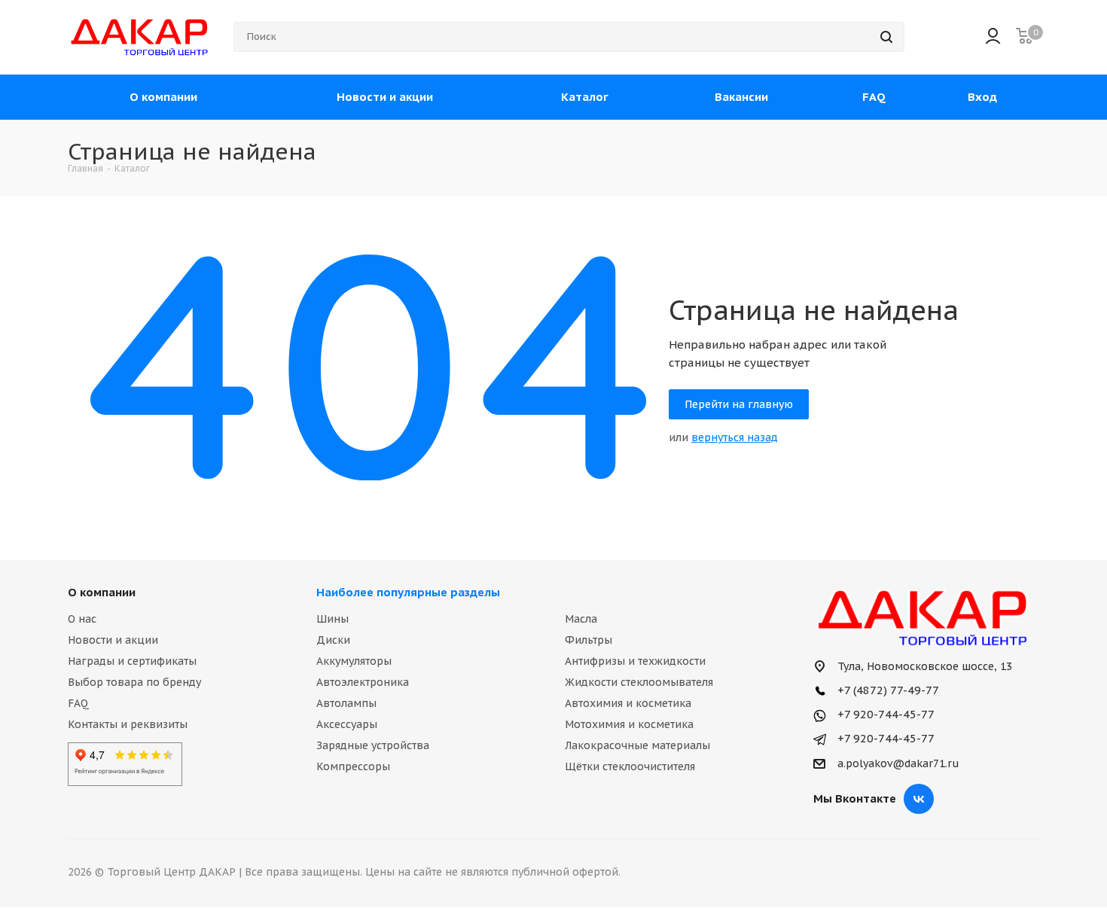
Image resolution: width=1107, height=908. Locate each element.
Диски (333, 640)
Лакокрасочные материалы (637, 745)
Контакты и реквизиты (128, 724)
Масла (581, 619)
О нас (82, 619)
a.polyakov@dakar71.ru (898, 764)
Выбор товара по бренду (134, 682)
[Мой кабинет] (993, 37)
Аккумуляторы (354, 661)
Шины (332, 619)
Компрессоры (353, 766)
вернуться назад (734, 437)
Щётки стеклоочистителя (630, 766)
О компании (102, 592)
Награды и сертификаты (132, 661)
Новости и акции (113, 640)
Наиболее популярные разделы (408, 592)
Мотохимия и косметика (629, 724)
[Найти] (886, 37)
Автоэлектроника (362, 682)
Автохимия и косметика (628, 703)
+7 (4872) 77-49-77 (886, 690)
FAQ (78, 703)
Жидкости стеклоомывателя (639, 682)
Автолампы (346, 703)
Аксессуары (346, 724)
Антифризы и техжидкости (635, 661)
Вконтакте (919, 799)
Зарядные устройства (372, 745)
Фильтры (588, 640)
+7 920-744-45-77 (884, 714)
